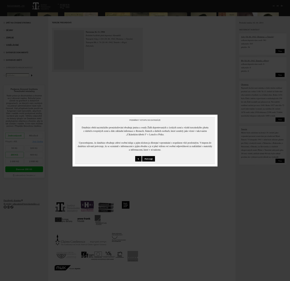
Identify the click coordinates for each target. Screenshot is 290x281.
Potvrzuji (149, 158)
